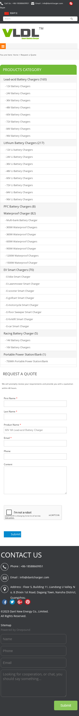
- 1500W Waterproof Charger (21, 262)
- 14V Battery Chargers (17, 340)
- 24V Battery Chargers (17, 93)
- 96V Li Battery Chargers (19, 199)
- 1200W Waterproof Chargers (22, 255)
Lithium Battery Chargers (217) (24, 143)
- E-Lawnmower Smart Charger (22, 283)
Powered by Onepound (15, 630)
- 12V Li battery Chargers (19, 149)
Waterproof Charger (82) (20, 213)
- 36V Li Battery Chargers (19, 164)
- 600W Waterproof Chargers (21, 241)
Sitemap (6, 625)
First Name (10, 398)
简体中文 (14, 13)
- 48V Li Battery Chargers (19, 171)
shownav (3, 46)
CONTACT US (21, 555)
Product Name (12, 424)
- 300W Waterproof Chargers (21, 227)
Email (8, 437)
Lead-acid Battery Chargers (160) (25, 79)
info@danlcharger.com (34, 577)
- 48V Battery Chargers (17, 107)
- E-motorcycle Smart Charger (21, 305)
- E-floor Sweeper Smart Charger (23, 312)
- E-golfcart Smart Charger (19, 298)
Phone (7, 451)
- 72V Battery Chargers (17, 121)
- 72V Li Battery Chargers (19, 185)
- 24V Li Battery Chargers (19, 157)
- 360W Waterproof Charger (20, 234)
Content (8, 464)
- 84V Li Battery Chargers (19, 192)
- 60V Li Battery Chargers (19, 178)
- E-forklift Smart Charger (19, 319)
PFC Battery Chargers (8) (19, 206)
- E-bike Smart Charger (17, 276)
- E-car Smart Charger (17, 326)
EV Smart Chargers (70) (19, 270)
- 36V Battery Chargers (17, 100)
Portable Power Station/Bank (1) (25, 354)
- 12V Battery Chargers (17, 86)
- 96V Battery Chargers (17, 135)
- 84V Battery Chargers (17, 128)
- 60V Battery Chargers (17, 114)
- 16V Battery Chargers (17, 347)
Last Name (10, 411)
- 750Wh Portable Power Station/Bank (26, 361)
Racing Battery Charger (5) (21, 333)
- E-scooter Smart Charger (19, 291)
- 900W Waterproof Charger (20, 248)
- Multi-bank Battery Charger (21, 220)
